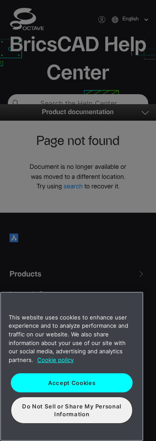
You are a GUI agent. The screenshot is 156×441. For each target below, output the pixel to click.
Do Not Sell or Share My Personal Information (71, 410)
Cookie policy (55, 359)
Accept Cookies (71, 382)
